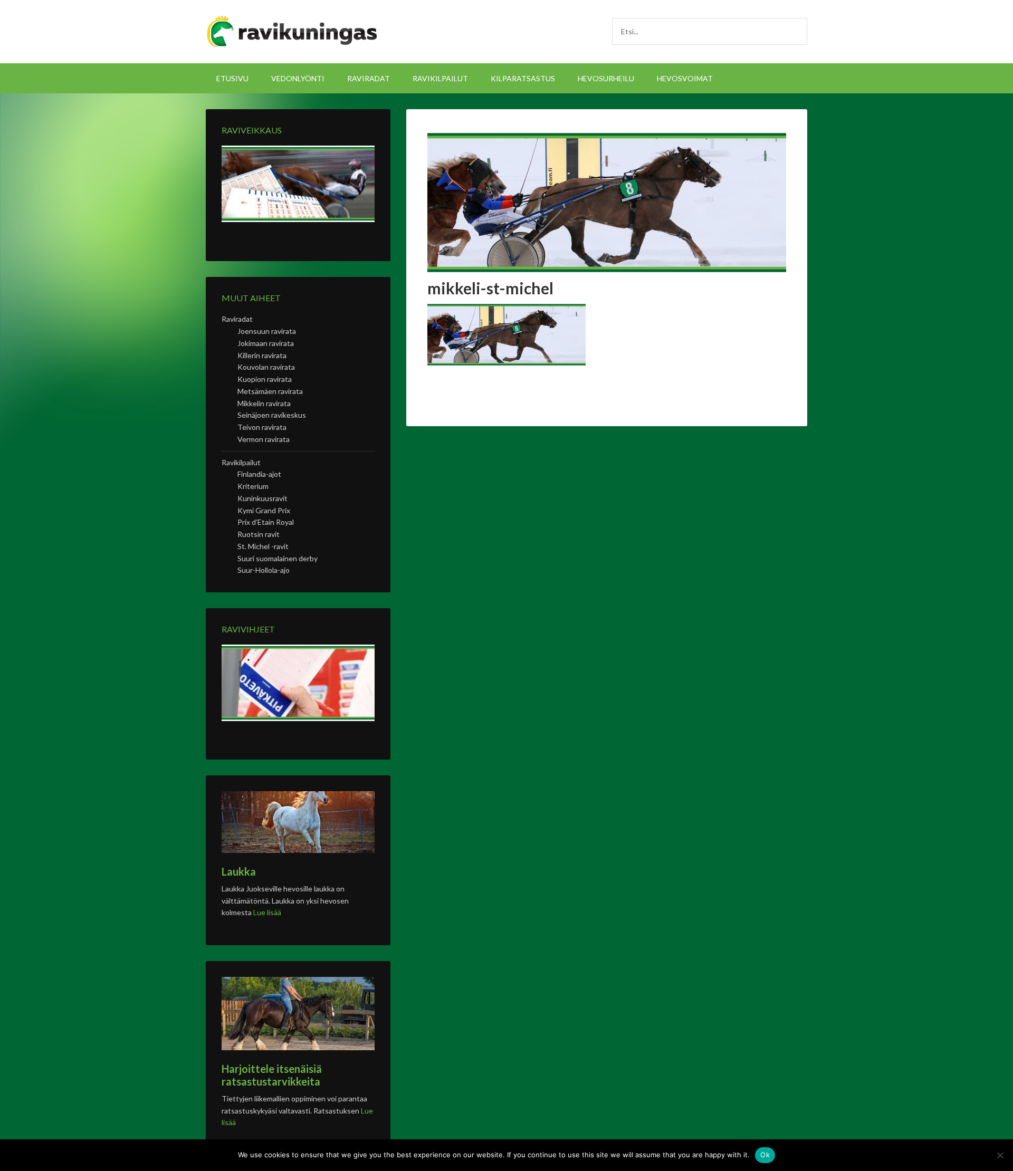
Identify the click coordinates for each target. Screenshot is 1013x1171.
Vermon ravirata (263, 439)
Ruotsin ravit (258, 534)
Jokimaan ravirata (265, 343)
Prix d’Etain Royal (265, 521)
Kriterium (253, 486)
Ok (765, 1154)
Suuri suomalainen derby (277, 558)
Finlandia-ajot (259, 473)
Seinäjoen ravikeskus (271, 414)
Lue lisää (267, 912)
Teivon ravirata (261, 427)
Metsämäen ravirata (270, 391)
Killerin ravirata (261, 355)
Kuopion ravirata (264, 379)
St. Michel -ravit (263, 546)
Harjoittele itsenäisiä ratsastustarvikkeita (272, 1075)
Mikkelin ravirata (264, 403)
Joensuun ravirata (266, 331)
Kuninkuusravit (262, 498)
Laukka (239, 871)
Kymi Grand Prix (263, 510)
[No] (1000, 1155)
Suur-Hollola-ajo (263, 569)
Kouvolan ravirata (266, 366)
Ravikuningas (295, 31)
